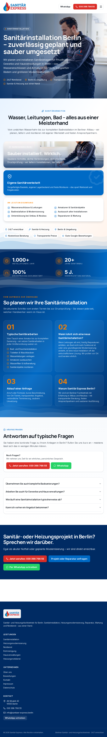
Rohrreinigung (9, 651)
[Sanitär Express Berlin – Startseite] (14, 6)
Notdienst (7, 647)
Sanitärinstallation (11, 639)
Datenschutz (9, 687)
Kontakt (6, 680)
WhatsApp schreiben (15, 718)
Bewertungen (9, 676)
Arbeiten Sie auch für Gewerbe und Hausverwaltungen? (35, 491)
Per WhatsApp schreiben (23, 567)
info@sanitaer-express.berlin (20, 712)
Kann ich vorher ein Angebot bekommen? (27, 507)
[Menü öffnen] (101, 6)
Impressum (8, 684)
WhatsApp (65, 6)
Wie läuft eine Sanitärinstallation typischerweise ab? (34, 499)
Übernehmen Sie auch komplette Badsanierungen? (33, 483)
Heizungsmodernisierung (14, 643)
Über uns (7, 672)
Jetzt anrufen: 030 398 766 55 (29, 465)
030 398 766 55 (14, 708)
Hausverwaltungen (11, 655)
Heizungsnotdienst (11, 659)
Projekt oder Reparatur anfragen (69, 558)
